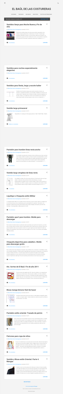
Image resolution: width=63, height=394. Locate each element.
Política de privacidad (46, 14)
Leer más (45, 42)
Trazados (21, 14)
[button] (47, 24)
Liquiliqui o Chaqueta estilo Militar (21, 196)
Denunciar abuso (31, 391)
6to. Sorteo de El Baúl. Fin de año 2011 (23, 267)
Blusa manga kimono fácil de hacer (21, 290)
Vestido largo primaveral (17, 108)
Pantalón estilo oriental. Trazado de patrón (24, 313)
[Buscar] (58, 3)
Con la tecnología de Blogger (31, 386)
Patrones (13, 14)
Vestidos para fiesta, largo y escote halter (24, 85)
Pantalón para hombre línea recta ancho (23, 150)
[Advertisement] (55, 36)
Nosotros (35, 14)
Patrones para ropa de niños (18, 336)
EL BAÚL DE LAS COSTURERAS (31, 9)
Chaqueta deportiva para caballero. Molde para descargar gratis (24, 243)
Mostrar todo (44, 19)
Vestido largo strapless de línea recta (22, 173)
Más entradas (27, 381)
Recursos (28, 14)
